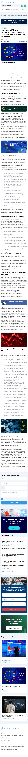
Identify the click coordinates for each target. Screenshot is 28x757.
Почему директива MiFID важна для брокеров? (13, 73)
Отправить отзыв (14, 502)
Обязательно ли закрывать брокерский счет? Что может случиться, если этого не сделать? (13, 560)
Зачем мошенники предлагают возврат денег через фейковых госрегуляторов (13, 555)
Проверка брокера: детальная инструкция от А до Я (13, 566)
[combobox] (3, 488)
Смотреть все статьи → (8, 571)
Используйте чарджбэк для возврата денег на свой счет (13, 67)
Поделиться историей (14, 609)
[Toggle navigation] (25, 2)
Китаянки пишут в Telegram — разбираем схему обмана (13, 549)
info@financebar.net (5, 743)
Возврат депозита (7, 5)
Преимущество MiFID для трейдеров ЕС (11, 77)
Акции (2, 9)
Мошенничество (20, 9)
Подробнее (14, 528)
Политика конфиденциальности (8, 752)
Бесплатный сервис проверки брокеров (11, 75)
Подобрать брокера (14, 628)
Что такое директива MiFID (8, 65)
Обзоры (13, 9)
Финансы (7, 9)
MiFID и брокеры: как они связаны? (10, 71)
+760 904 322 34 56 (5, 740)
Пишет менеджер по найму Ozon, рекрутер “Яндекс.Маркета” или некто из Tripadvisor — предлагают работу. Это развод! (13, 543)
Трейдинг (4, 28)
